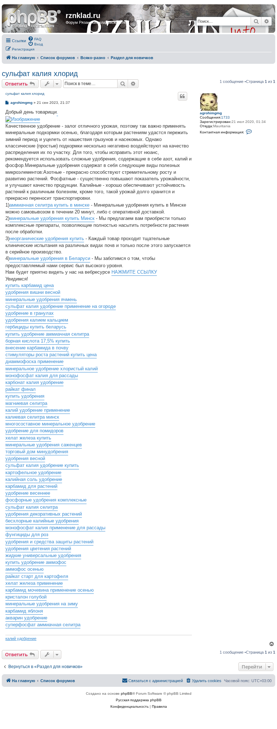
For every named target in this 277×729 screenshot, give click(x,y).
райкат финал (20, 389)
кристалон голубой (26, 597)
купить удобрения (24, 396)
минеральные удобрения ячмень (41, 299)
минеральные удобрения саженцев (43, 444)
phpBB (126, 693)
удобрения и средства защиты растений (49, 541)
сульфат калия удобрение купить (42, 465)
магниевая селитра (26, 403)
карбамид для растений (31, 486)
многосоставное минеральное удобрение (50, 424)
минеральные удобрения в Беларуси (49, 258)
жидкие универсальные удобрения (43, 555)
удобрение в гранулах (29, 313)
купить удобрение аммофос (35, 562)
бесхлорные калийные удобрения (42, 520)
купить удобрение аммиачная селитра (47, 334)
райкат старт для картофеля (36, 576)
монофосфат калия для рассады (41, 375)
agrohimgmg (211, 113)
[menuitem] (34, 38)
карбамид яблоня (24, 611)
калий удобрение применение (37, 410)
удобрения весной (25, 458)
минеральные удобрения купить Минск (51, 218)
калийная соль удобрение (33, 479)
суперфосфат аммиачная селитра (42, 624)
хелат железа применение (34, 583)
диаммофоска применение (34, 361)
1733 (225, 117)
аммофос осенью (24, 569)
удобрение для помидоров (34, 430)
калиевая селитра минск (32, 417)
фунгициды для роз (26, 534)
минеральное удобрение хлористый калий (51, 368)
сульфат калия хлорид (40, 74)
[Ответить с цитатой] (182, 96)
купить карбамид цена (29, 285)
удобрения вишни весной (32, 292)
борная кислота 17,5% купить (37, 341)
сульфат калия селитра (31, 507)
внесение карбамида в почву (37, 347)
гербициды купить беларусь (35, 327)
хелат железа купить (28, 438)
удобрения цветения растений (38, 548)
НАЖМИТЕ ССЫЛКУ (134, 272)
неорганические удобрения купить (46, 238)
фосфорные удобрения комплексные (46, 500)
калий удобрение (20, 638)
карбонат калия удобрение (34, 382)
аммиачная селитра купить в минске (49, 205)
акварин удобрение (26, 617)
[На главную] (35, 17)
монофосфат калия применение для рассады (55, 527)
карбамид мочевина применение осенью (49, 590)
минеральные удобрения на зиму (41, 603)
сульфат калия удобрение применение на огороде (60, 306)
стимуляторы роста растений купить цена (51, 354)
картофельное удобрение (33, 472)
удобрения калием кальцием (36, 320)
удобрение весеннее (27, 493)
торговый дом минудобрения (36, 451)
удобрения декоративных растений (43, 514)
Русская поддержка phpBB (139, 700)
